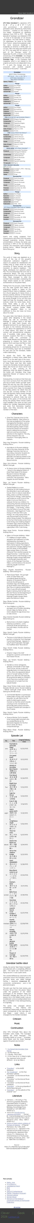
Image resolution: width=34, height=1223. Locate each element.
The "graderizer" (12, 1072)
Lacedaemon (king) (13, 1186)
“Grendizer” (10, 1086)
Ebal (8, 1188)
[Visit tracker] (1, 1222)
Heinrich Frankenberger (14, 1191)
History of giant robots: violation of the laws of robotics (18, 1124)
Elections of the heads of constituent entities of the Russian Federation (18, 1200)
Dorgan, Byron (12, 1197)
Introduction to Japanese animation (16, 1113)
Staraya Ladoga (12, 1195)
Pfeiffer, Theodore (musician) (16, 1193)
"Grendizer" (10, 1068)
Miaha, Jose (11, 1182)
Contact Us (13, 1216)
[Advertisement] (17, 1162)
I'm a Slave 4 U (11, 1184)
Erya (8, 1190)
